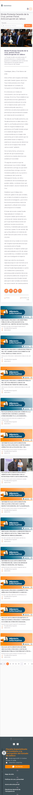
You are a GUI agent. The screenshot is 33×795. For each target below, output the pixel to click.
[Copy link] (6, 291)
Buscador (4, 22)
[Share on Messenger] (15, 291)
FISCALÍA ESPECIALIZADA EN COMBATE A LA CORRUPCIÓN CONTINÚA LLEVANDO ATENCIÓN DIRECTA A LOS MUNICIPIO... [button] (16, 414)
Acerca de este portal (12, 784)
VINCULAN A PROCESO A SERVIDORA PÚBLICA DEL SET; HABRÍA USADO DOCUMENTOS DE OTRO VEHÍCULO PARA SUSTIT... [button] (16, 351)
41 (25, 664)
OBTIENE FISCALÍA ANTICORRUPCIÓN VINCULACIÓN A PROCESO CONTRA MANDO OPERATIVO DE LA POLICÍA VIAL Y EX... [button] (15, 445)
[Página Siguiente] (28, 663)
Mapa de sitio (9, 774)
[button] (17, 771)
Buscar (28, 25)
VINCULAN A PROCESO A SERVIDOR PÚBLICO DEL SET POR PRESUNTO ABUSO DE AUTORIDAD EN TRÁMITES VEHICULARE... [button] (16, 382)
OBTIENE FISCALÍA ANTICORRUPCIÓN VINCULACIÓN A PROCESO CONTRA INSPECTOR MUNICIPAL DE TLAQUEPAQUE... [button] (15, 504)
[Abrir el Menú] (30, 9)
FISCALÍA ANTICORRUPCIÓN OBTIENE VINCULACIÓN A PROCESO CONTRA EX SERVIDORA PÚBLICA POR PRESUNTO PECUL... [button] (16, 649)
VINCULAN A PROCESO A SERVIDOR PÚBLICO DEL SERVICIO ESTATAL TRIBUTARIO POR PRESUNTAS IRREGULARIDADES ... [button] (16, 533)
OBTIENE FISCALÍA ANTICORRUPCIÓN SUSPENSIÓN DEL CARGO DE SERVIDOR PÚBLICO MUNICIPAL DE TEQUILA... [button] (14, 563)
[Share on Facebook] (11, 291)
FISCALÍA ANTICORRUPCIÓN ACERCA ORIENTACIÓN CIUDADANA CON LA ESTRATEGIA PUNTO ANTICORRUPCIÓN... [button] (14, 474)
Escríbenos (19, 766)
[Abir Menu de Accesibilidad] (4, 753)
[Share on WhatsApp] (20, 291)
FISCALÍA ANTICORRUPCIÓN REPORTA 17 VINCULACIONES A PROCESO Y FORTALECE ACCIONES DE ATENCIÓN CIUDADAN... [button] (15, 620)
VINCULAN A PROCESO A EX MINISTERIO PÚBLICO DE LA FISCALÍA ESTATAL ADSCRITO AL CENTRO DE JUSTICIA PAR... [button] (15, 322)
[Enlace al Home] (28, 9)
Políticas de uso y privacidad (14, 779)
